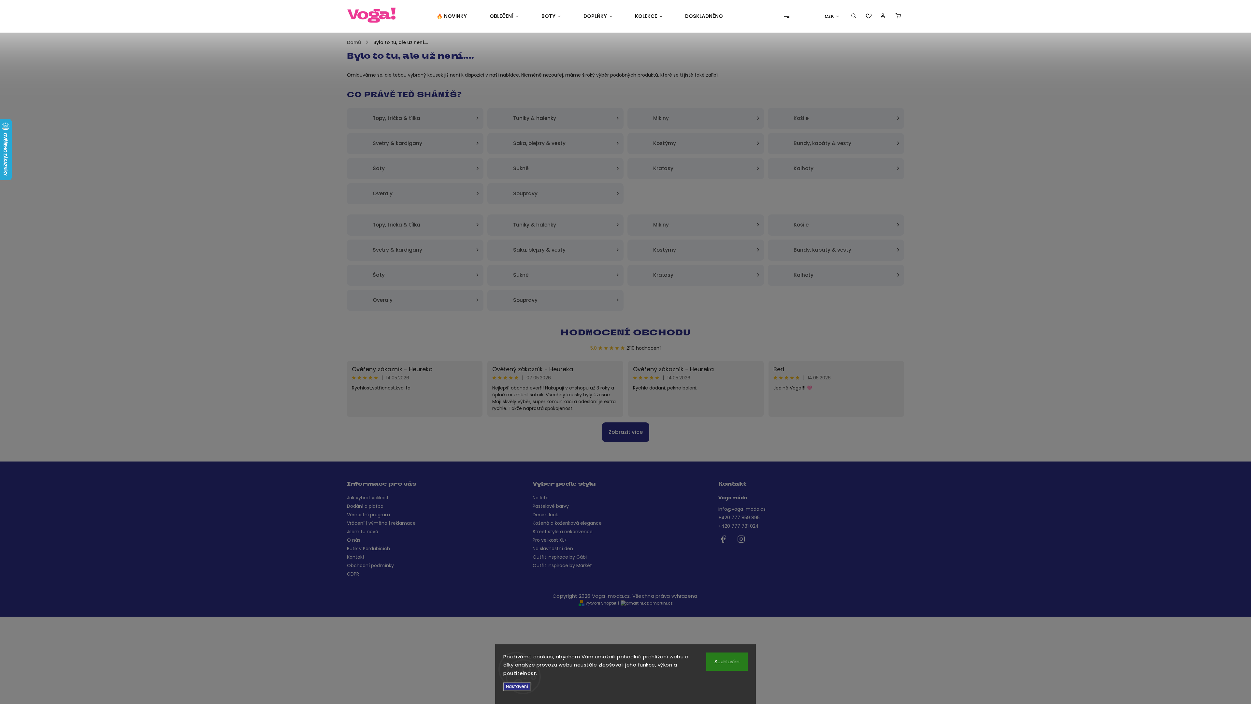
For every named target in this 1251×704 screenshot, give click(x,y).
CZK (829, 16)
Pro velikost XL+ (550, 540)
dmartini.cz (660, 603)
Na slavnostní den (553, 548)
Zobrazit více (626, 432)
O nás (353, 540)
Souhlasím (727, 661)
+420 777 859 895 (739, 517)
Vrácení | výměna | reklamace (381, 523)
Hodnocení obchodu (626, 333)
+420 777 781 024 (738, 526)
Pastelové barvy (551, 506)
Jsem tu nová (362, 531)
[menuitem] (457, 16)
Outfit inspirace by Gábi (560, 557)
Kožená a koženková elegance (567, 523)
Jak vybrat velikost (368, 497)
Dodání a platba (365, 506)
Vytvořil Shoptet (600, 603)
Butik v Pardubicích (368, 548)
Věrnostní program (368, 514)
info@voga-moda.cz (742, 509)
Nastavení (517, 686)
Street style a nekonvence (563, 531)
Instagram (741, 539)
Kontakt (356, 557)
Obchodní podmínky (370, 565)
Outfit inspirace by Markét (562, 565)
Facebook (723, 539)
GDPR (353, 574)
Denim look (545, 514)
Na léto (541, 497)
